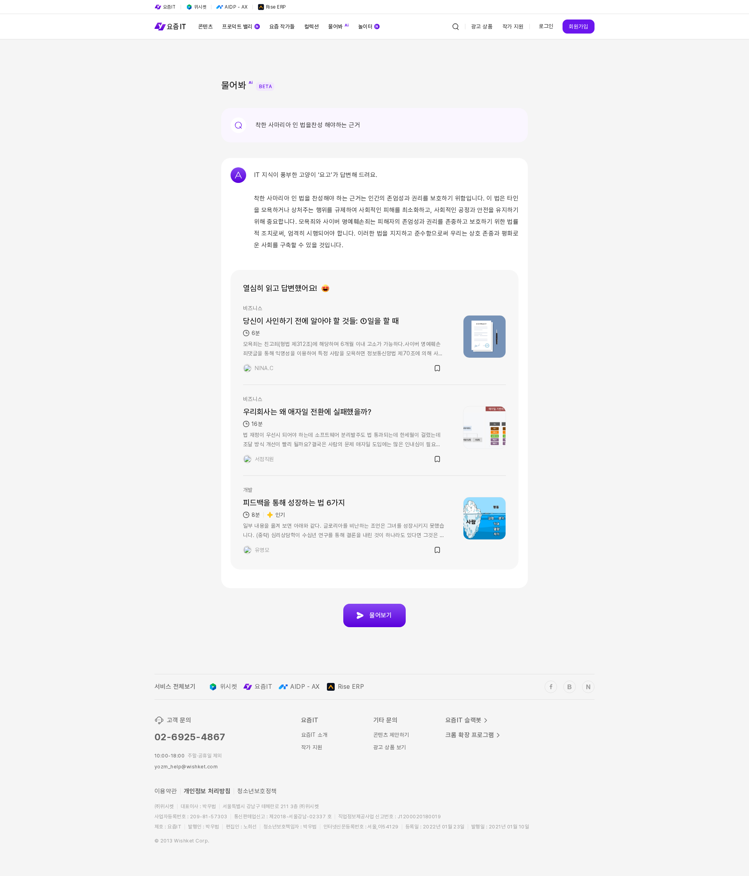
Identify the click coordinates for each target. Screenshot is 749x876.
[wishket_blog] (569, 687)
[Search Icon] (455, 26)
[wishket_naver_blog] (588, 687)
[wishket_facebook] (551, 687)
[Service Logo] (170, 26)
